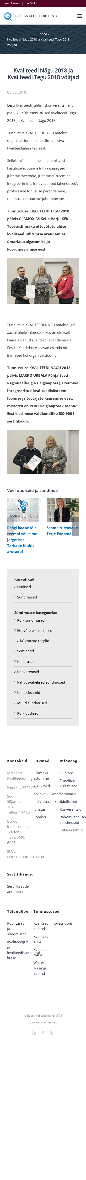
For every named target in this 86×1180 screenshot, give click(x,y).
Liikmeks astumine (41, 775)
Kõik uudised (27, 713)
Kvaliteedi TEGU (41, 939)
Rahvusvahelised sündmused (41, 682)
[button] (10, 526)
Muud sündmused (32, 703)
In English (32, 3)
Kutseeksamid (28, 692)
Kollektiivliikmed (43, 793)
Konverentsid (28, 671)
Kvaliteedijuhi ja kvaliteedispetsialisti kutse (16, 949)
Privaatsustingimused (43, 1022)
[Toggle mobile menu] (79, 16)
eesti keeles (12, 3)
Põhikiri (39, 816)
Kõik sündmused (31, 620)
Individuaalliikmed (43, 801)
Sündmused (27, 597)
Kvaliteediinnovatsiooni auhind (43, 926)
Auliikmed (41, 785)
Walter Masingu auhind (40, 968)
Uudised (24, 586)
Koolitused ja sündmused (16, 928)
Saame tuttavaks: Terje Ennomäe (61, 510)
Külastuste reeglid (34, 640)
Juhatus (39, 809)
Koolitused (26, 661)
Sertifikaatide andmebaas (16, 889)
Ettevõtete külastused (34, 630)
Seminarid (25, 651)
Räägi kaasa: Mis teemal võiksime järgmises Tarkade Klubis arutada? (22, 510)
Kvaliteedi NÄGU (41, 952)
